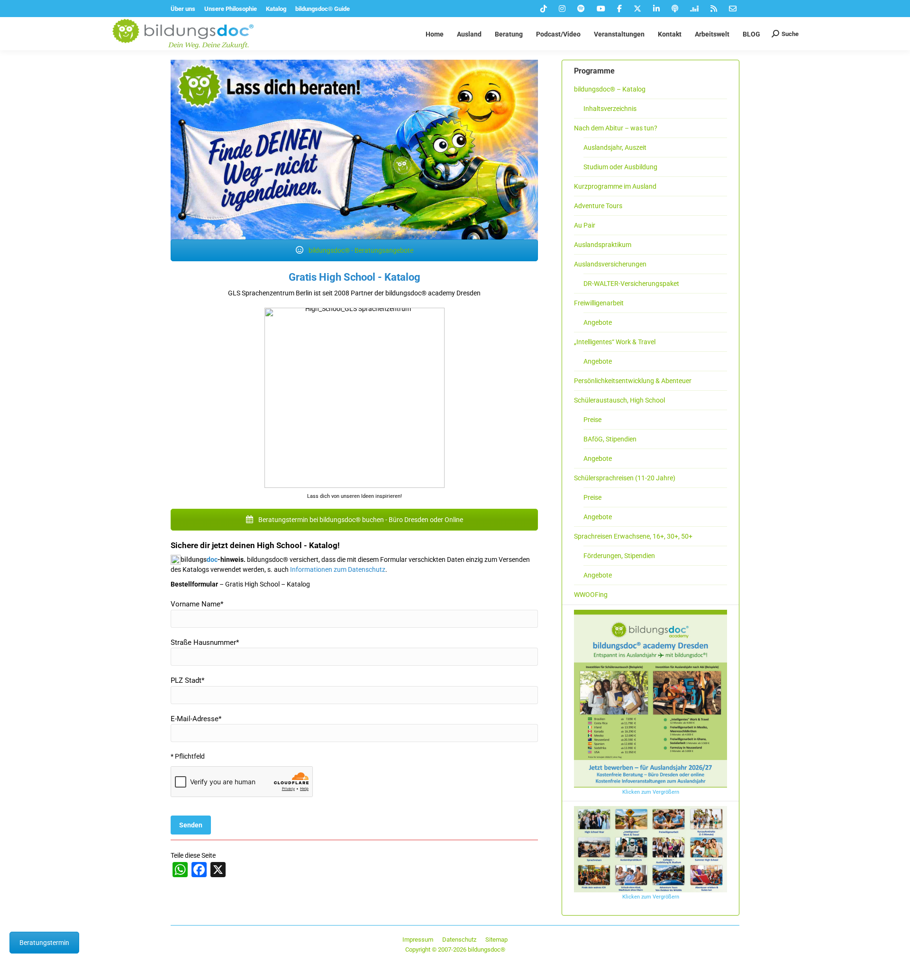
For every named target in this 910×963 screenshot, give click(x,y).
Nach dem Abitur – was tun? (615, 128)
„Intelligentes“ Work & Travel (614, 342)
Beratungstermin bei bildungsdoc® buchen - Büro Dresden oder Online (360, 519)
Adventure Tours (598, 206)
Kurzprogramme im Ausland (615, 186)
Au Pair (584, 225)
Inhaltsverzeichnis (610, 108)
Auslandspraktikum (602, 244)
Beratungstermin (44, 942)
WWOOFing (591, 594)
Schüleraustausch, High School (619, 400)
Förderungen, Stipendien (619, 555)
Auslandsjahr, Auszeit (614, 147)
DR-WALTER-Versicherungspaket (631, 283)
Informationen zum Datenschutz (337, 569)
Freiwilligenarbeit (599, 303)
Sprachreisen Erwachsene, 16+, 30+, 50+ (633, 536)
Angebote (597, 322)
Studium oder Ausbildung (620, 167)
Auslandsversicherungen (610, 264)
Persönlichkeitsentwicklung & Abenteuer (633, 381)
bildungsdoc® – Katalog (610, 89)
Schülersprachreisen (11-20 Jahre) (624, 478)
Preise (592, 419)
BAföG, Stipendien (610, 439)
